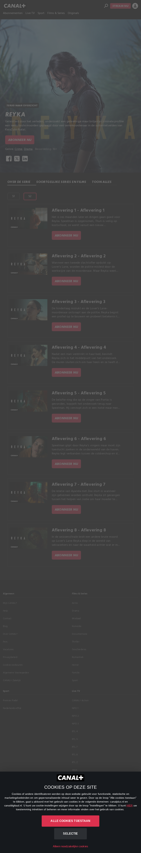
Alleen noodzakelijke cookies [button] (70, 846)
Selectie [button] (70, 833)
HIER (129, 805)
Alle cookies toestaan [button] (70, 820)
